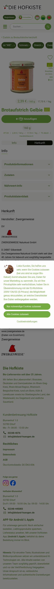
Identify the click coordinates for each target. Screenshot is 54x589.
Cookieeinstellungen (27, 321)
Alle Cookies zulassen (18, 314)
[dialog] (27, 294)
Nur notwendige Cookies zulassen (24, 306)
